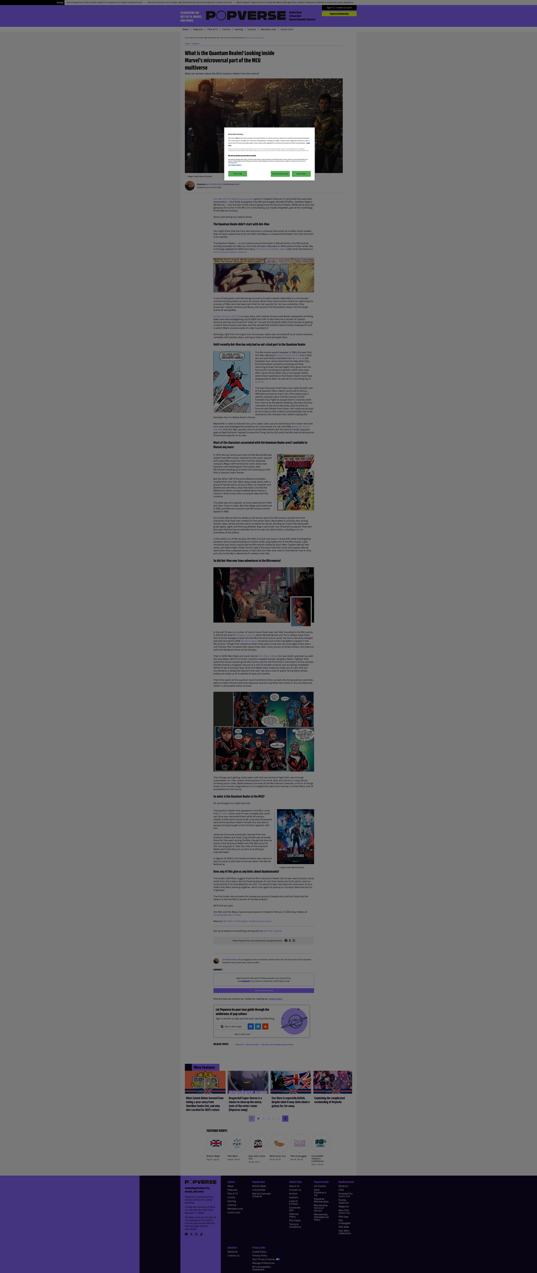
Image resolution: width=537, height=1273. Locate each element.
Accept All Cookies (301, 174)
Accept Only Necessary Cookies (280, 174)
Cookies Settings (237, 173)
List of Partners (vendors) (234, 165)
